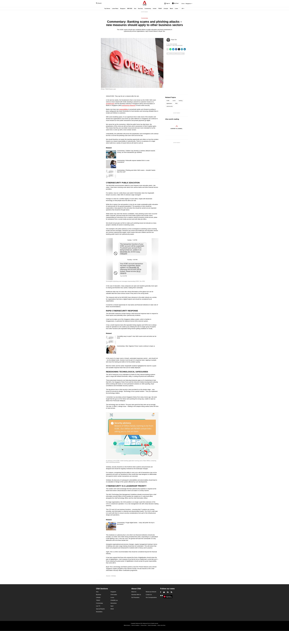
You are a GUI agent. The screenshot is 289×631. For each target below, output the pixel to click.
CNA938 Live (114, 600)
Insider (154, 8)
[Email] (182, 49)
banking (180, 100)
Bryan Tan (174, 39)
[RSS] (171, 592)
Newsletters (99, 611)
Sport (111, 606)
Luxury (112, 597)
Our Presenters (135, 597)
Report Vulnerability (152, 625)
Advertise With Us (136, 594)
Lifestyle (166, 8)
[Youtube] (164, 592)
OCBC (167, 100)
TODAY (160, 8)
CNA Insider (113, 594)
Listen (176, 8)
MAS (176, 103)
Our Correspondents (151, 597)
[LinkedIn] (185, 49)
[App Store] (162, 596)
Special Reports (100, 609)
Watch (171, 8)
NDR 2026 (129, 8)
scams (174, 100)
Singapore (122, 8)
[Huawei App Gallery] (167, 596)
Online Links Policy (161, 625)
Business (98, 594)
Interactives (113, 603)
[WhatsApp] (170, 49)
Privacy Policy (144, 625)
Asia (135, 8)
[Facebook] (176, 49)
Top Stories (107, 8)
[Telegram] (173, 49)
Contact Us (149, 594)
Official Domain (127, 625)
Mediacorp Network (151, 591)
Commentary (148, 8)
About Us (133, 591)
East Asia (140, 8)
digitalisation (169, 103)
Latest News (115, 8)
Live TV (98, 606)
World (112, 609)
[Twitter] (179, 49)
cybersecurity (169, 106)
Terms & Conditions (135, 625)
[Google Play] (160, 596)
